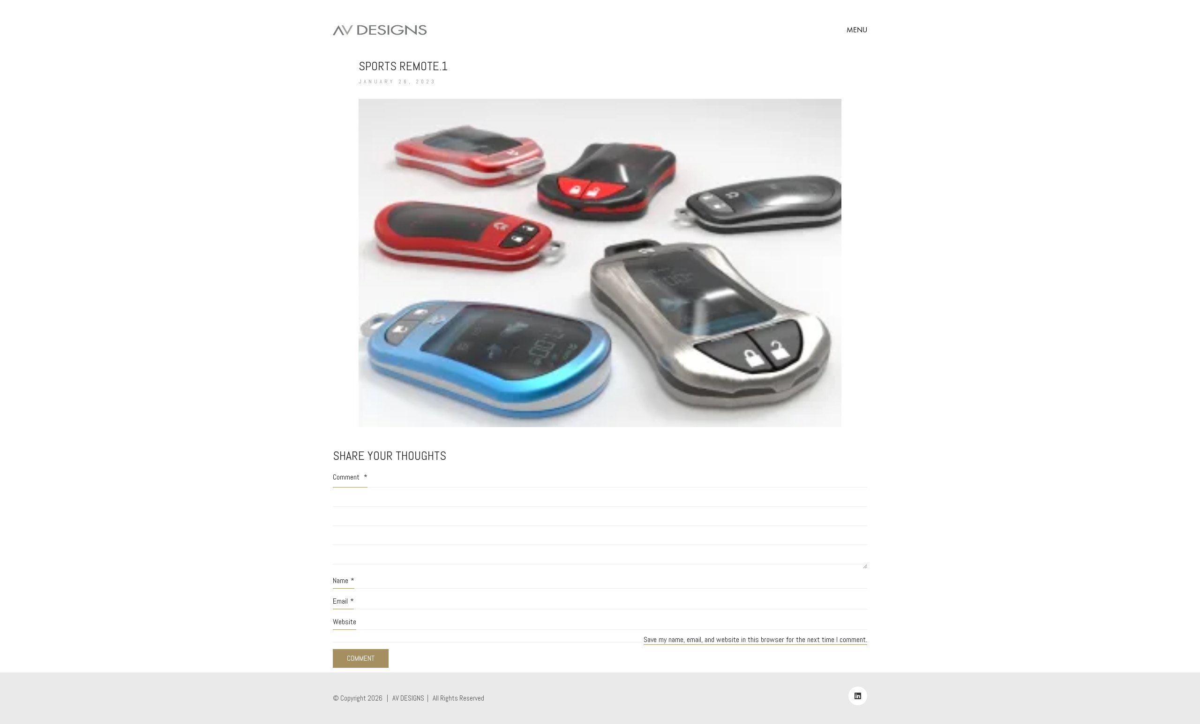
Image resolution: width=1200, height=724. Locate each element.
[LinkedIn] (857, 696)
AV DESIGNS (408, 698)
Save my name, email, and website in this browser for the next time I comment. (755, 639)
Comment (350, 477)
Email (343, 601)
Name (343, 580)
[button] (857, 30)
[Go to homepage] (380, 30)
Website (344, 622)
